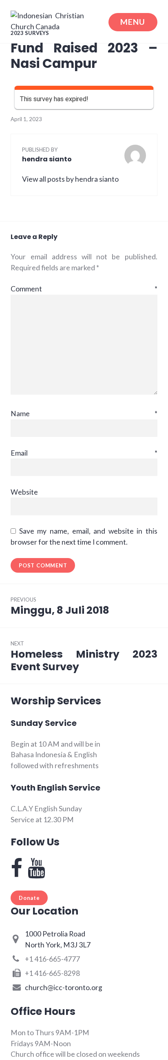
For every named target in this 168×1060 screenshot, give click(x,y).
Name (84, 413)
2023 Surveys (30, 33)
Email (84, 453)
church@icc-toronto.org (63, 987)
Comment (84, 289)
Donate (29, 898)
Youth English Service (55, 787)
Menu (133, 21)
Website (24, 492)
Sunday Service (44, 723)
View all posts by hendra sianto (70, 179)
